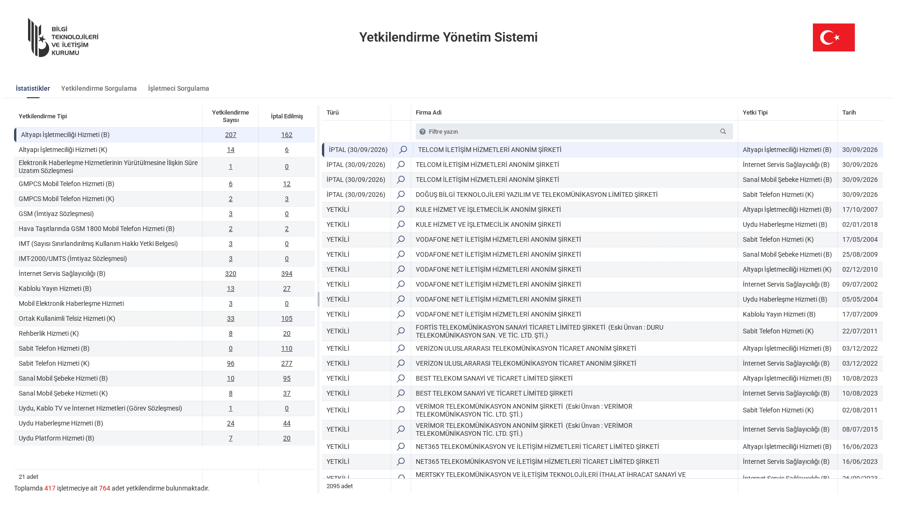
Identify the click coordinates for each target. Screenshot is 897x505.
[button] (723, 131)
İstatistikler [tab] (33, 88)
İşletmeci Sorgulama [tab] (178, 88)
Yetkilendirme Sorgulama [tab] (99, 88)
